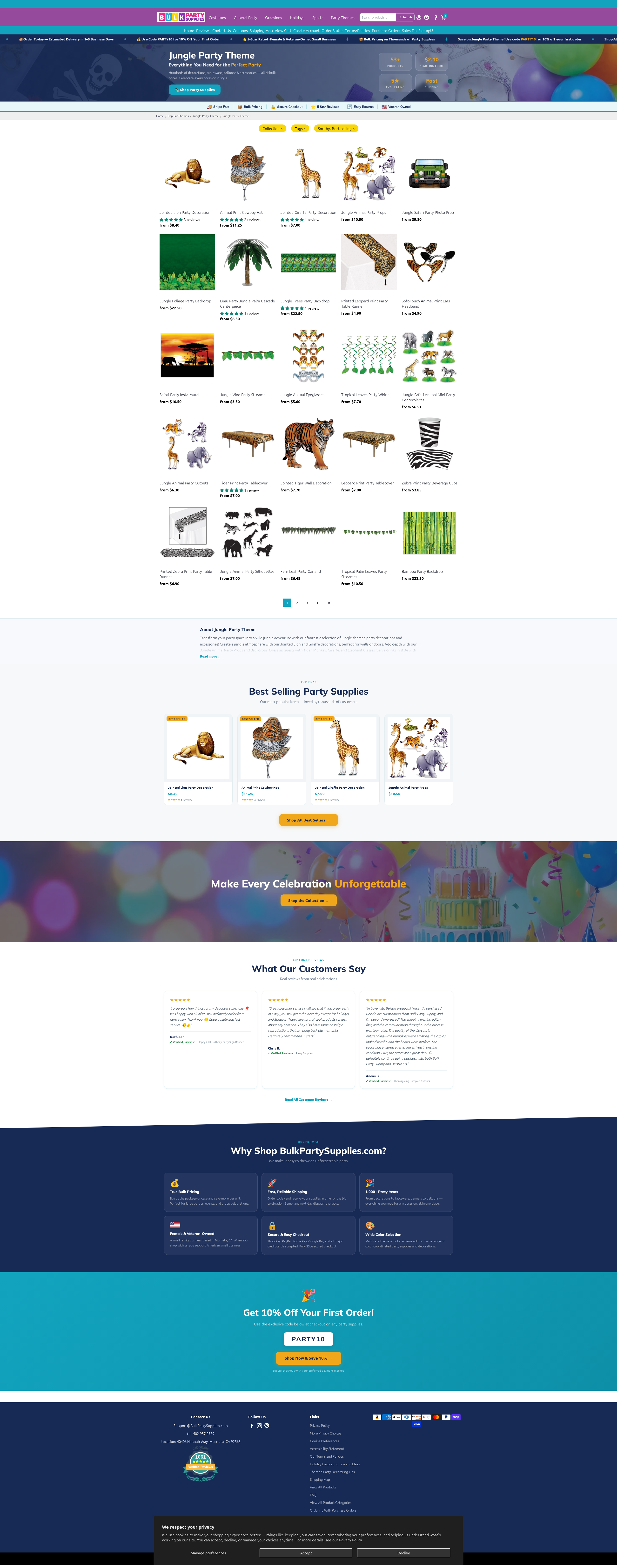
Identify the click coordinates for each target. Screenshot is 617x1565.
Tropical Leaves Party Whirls (365, 394)
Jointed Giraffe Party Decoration (308, 212)
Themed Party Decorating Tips (332, 1471)
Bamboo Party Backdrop (422, 571)
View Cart (283, 30)
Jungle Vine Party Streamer (243, 394)
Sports (317, 17)
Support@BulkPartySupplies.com (201, 1425)
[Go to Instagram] (259, 1426)
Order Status (332, 30)
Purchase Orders (386, 30)
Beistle (164, 206)
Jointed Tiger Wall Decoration (306, 482)
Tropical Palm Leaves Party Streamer (364, 573)
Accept (306, 1552)
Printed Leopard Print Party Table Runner (364, 303)
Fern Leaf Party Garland (301, 571)
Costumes (217, 17)
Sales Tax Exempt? (417, 30)
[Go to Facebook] (252, 1426)
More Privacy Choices (325, 1433)
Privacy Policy (350, 1539)
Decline (403, 1552)
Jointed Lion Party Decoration (185, 212)
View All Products (323, 1487)
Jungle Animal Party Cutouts (184, 482)
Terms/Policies (357, 30)
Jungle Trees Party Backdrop (305, 300)
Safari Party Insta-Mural (179, 394)
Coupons (240, 30)
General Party (245, 17)
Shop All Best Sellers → (308, 819)
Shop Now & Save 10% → (309, 1358)
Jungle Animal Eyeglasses (302, 394)
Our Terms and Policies (327, 1456)
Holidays (297, 17)
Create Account (306, 30)
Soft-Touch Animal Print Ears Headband (426, 303)
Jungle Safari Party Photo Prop (428, 212)
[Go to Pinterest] (266, 1426)
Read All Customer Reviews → (308, 1099)
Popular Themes (178, 116)
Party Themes (343, 17)
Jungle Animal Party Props (363, 212)
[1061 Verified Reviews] (201, 1482)
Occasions (273, 17)
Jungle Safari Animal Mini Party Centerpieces (428, 397)
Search (407, 17)
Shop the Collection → (308, 900)
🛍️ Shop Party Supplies (194, 89)
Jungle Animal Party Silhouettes (247, 571)
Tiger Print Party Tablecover (244, 482)
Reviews (203, 30)
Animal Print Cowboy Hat (241, 212)
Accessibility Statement (327, 1448)
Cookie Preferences (324, 1440)
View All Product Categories (330, 1502)
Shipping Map (261, 30)
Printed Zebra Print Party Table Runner (186, 573)
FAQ (313, 1494)
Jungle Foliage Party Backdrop (185, 300)
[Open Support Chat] (435, 17)
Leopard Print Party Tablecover (367, 482)
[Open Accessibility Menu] (426, 17)
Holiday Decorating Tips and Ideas (335, 1463)
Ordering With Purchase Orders (333, 1510)
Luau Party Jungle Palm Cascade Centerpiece (247, 303)
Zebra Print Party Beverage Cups (429, 482)
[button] (272, 128)
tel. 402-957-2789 (200, 1433)
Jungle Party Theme (206, 116)
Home (189, 30)
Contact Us (221, 30)
